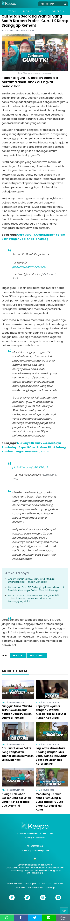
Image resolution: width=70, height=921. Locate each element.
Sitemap (50, 887)
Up (64, 911)
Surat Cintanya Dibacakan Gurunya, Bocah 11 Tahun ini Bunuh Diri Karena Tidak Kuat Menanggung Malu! (33, 598)
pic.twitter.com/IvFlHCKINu (29, 267)
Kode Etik (58, 883)
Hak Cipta (31, 883)
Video (42, 11)
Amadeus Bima (27, 30)
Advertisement (14, 883)
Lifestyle (11, 11)
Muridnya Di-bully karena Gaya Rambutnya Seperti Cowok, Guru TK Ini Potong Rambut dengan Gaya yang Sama (34, 447)
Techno (27, 11)
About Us (20, 887)
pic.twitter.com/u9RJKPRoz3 (30, 467)
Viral (4, 702)
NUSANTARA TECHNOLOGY (38, 833)
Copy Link (63, 918)
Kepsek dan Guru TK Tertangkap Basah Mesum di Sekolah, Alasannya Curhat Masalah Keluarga (36, 589)
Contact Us (45, 883)
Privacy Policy (35, 887)
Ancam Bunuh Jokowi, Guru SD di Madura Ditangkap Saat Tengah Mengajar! (31, 580)
